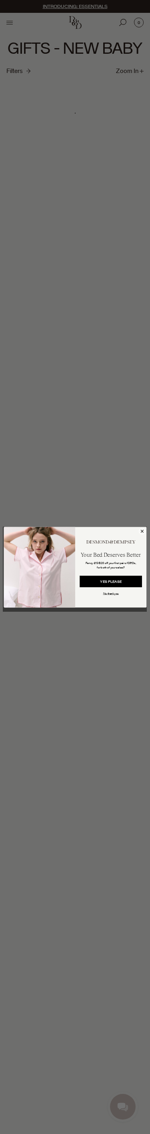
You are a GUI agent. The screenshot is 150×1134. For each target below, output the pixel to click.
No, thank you (110, 593)
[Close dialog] (142, 531)
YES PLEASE (111, 581)
